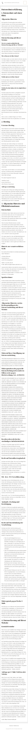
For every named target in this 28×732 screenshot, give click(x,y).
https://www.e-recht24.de (10, 719)
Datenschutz (16, 725)
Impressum (11, 725)
